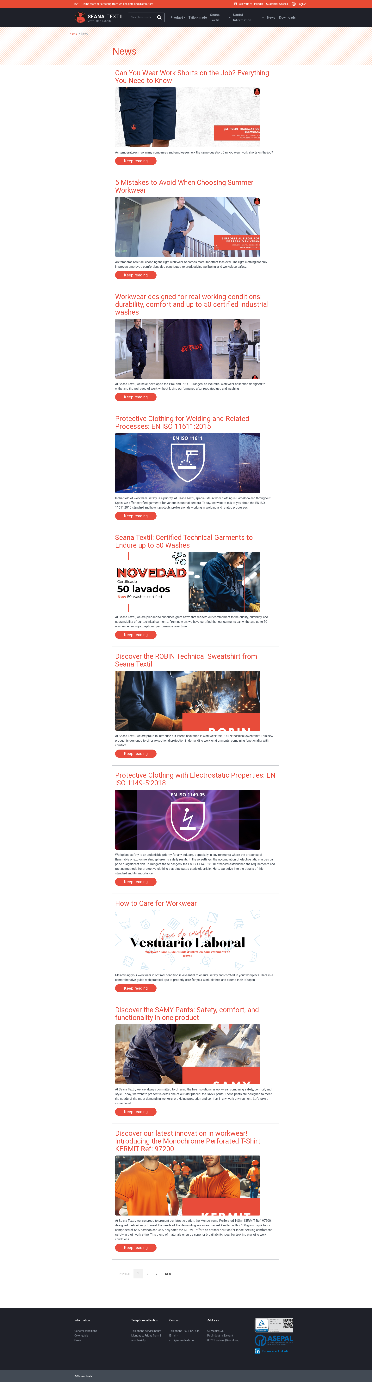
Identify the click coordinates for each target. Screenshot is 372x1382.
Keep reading (136, 161)
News (271, 17)
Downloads (287, 17)
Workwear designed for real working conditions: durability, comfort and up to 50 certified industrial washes (192, 304)
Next (168, 1273)
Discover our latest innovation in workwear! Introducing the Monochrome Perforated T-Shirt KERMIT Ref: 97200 (187, 1141)
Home (73, 33)
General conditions (85, 1330)
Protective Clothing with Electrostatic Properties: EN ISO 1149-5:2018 (195, 779)
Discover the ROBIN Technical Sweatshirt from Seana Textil (186, 660)
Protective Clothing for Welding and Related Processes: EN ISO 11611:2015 (182, 423)
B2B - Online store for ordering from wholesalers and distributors (113, 3)
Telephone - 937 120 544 (184, 1330)
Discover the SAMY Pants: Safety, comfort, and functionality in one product (187, 1014)
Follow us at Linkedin (250, 3)
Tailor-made (198, 17)
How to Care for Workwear (156, 903)
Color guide (81, 1335)
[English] (295, 4)
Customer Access (277, 3)
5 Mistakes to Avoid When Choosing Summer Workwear (184, 186)
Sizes (77, 1340)
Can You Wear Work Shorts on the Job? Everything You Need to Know (192, 77)
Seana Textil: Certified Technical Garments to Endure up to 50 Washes (184, 541)
